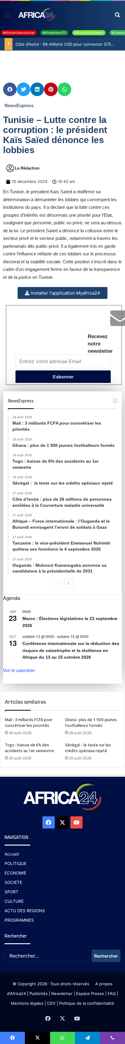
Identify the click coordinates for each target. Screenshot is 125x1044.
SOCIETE (13, 882)
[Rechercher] (117, 16)
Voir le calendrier (19, 670)
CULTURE (14, 901)
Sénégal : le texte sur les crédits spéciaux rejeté (88, 748)
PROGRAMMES (19, 920)
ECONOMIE (15, 873)
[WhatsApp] (62, 1038)
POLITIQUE (15, 863)
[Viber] (112, 1038)
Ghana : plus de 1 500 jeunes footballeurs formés (91, 722)
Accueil (12, 854)
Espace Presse (89, 993)
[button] (10, 89)
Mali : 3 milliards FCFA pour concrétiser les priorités (28, 722)
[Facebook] (48, 822)
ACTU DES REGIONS (25, 910)
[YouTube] (76, 822)
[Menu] (8, 16)
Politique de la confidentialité (86, 1003)
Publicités (38, 993)
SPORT (12, 891)
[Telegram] (87, 1038)
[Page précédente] (57, 583)
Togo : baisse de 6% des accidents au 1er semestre (29, 748)
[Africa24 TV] (36, 14)
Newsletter (62, 993)
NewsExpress (19, 105)
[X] (62, 822)
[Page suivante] (68, 583)
